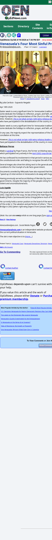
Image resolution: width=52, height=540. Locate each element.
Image (22, 99)
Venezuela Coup (17, 244)
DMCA (47, 98)
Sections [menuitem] (8, 26)
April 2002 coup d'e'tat (41, 153)
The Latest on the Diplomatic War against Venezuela (19, 315)
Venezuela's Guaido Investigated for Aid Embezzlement (20, 319)
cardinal (10, 151)
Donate (34, 295)
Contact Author (11, 268)
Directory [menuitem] (23, 26)
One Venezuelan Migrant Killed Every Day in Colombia (20, 330)
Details (43, 98)
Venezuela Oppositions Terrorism (35, 244)
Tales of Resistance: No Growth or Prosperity (16, 326)
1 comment (43, 47)
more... (29, 236)
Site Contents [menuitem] (37, 26)
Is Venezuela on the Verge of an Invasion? (15, 322)
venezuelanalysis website (32, 99)
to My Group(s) (6, 247)
